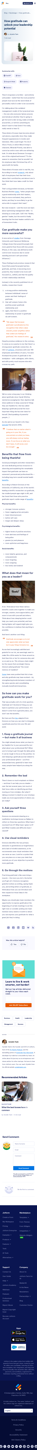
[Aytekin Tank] (5, 34)
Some (4, 674)
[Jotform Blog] (16, 1446)
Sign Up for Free (28, 3)
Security (18, 1430)
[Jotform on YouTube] (28, 1446)
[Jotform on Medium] (12, 1446)
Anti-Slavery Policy (18, 1440)
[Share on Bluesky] (28, 928)
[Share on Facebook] (13, 928)
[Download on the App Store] (18, 1339)
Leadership (28, 1018)
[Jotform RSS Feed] (20, 1446)
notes (17, 191)
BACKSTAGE (6, 1104)
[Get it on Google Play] (18, 1333)
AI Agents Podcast (16, 1050)
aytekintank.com (20, 1067)
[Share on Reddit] (23, 928)
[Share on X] (8, 928)
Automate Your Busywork (24, 1053)
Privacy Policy (25, 1175)
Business (7, 1018)
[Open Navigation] (35, 3)
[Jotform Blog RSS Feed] (33, 928)
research (21, 172)
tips (16, 718)
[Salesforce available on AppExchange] (18, 1347)
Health (17, 1018)
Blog (7, 3)
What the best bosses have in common (15, 1109)
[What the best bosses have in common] (17, 1091)
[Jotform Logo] (2, 3)
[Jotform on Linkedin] (8, 1446)
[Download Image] (32, 387)
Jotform (11, 350)
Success (20, 1024)
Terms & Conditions (18, 1420)
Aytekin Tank (14, 34)
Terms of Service (17, 1176)
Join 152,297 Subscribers (18, 1005)
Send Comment (24, 1168)
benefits (5, 480)
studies (17, 238)
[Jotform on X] (4, 1446)
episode (5, 425)
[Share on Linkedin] (18, 928)
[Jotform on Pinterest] (24, 1446)
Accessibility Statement (18, 1435)
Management (8, 1024)
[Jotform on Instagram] (32, 1446)
